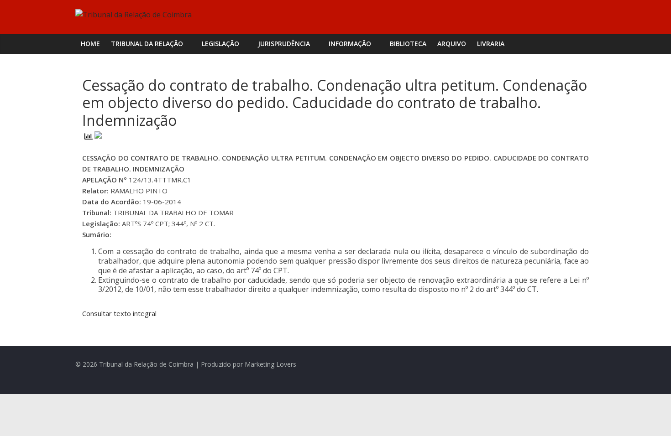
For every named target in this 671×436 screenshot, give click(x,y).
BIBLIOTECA (408, 43)
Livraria (490, 43)
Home (90, 43)
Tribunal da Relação (147, 43)
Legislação (220, 43)
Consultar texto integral (119, 313)
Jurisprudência (284, 43)
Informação (350, 43)
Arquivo (451, 43)
